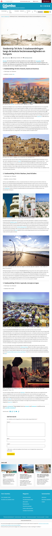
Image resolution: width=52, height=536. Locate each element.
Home (2, 16)
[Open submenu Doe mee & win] (32, 12)
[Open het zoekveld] (50, 12)
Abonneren (46, 11)
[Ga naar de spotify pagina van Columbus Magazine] (49, 6)
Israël (20, 161)
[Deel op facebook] (10, 411)
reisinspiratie (10, 406)
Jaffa (13, 74)
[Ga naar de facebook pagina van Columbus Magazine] (41, 6)
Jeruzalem (38, 61)
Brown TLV (10, 402)
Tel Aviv (5, 61)
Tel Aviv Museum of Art (22, 227)
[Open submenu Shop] (36, 12)
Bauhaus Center (13, 222)
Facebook (27, 406)
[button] (46, 1)
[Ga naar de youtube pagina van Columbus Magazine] (47, 6)
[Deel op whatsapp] (12, 411)
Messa (16, 230)
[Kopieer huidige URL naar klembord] (19, 411)
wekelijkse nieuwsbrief (10, 407)
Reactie (8, 421)
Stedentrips (6, 16)
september (39, 116)
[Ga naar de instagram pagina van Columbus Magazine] (43, 6)
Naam (8, 438)
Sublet (9, 398)
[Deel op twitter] (14, 411)
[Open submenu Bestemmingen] (7, 12)
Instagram (34, 406)
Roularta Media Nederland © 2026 (26, 520)
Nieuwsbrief (40, 11)
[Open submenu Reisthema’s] (25, 12)
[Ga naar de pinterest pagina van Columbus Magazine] (45, 6)
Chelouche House (24, 347)
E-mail (8, 443)
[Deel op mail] (16, 411)
